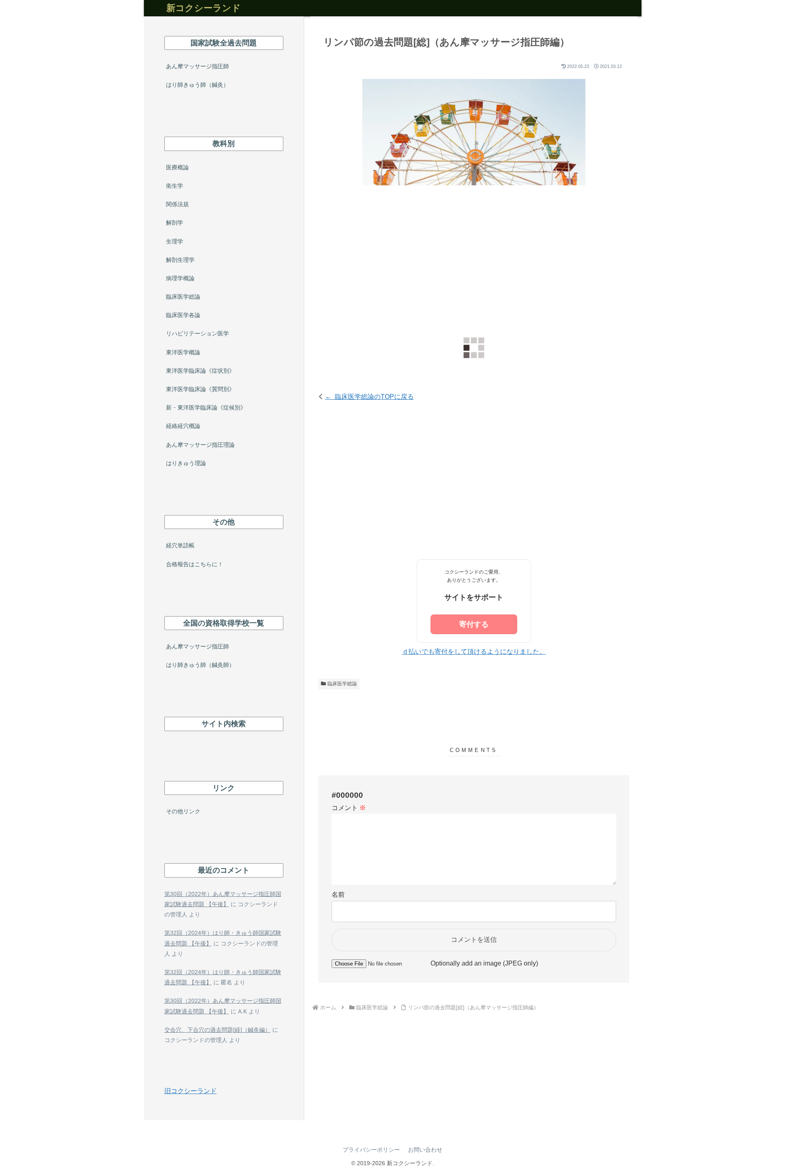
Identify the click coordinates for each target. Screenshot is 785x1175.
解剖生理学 (180, 260)
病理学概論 (180, 278)
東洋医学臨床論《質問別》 (200, 389)
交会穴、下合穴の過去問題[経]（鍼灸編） (217, 1029)
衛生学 (174, 185)
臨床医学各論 (183, 315)
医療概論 (177, 167)
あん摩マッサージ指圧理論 (200, 444)
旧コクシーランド (190, 1090)
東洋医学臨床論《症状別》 (200, 370)
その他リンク (183, 811)
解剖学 (174, 222)
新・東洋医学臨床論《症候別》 (206, 407)
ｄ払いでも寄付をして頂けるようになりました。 (474, 651)
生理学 (174, 241)
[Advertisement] (473, 261)
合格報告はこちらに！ (194, 564)
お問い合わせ (425, 1149)
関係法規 (177, 204)
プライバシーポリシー (371, 1149)
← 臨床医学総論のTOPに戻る (369, 396)
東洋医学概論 (183, 352)
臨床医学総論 (342, 684)
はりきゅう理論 (186, 463)
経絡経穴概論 (183, 426)
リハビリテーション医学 (197, 333)
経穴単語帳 (180, 545)
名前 (338, 894)
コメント (349, 807)
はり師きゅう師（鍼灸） (197, 84)
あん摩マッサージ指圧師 (197, 66)
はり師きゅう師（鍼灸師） (200, 665)
